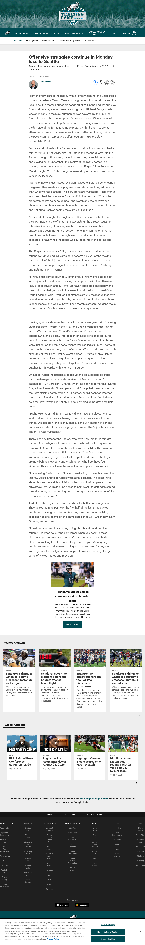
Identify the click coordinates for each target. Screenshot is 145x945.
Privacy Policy (53, 939)
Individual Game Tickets (49, 856)
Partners (140, 851)
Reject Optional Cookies (108, 932)
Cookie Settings (108, 924)
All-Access (117, 839)
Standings (141, 860)
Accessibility (4, 828)
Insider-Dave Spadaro (95, 844)
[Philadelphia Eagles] (72, 918)
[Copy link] (112, 82)
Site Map (72, 828)
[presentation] (140, 715)
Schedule (49, 889)
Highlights (117, 828)
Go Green (4, 865)
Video (116, 823)
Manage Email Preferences (4, 849)
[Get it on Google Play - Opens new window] (82, 906)
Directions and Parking (28, 844)
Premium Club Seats (49, 872)
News (94, 823)
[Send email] (106, 84)
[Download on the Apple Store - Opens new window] (62, 905)
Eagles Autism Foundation (72, 860)
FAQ (4, 861)
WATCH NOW (72, 624)
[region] (72, 931)
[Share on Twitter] (101, 84)
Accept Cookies (108, 939)
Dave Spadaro (45, 81)
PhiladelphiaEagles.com (93, 798)
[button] (69, 715)
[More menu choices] (86, 33)
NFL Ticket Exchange (49, 882)
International (72, 833)
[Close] (140, 931)
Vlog (117, 844)
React (117, 849)
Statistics (140, 856)
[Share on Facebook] (95, 84)
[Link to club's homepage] (7, 32)
